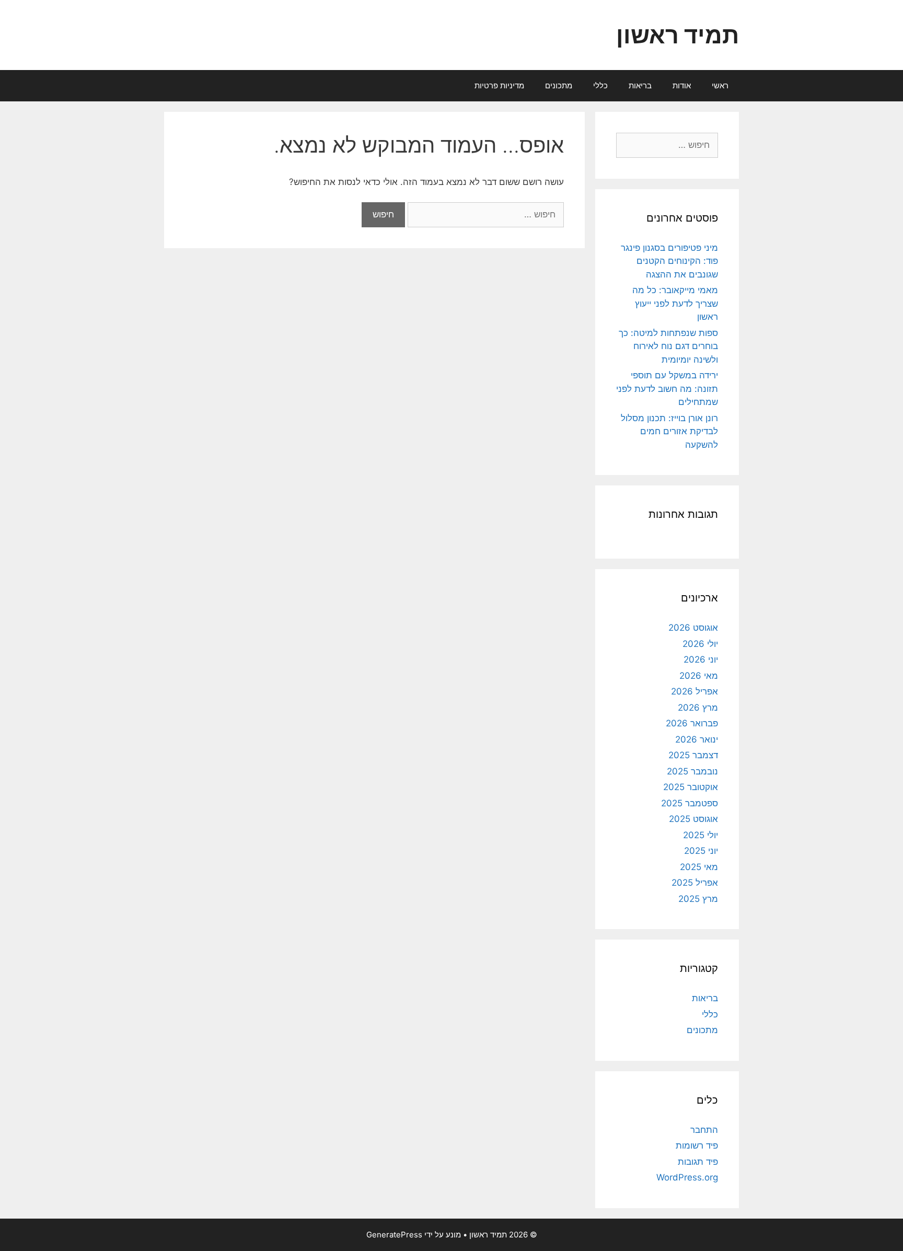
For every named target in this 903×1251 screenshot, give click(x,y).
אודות (682, 85)
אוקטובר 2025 (690, 787)
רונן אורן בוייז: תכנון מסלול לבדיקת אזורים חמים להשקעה (669, 431)
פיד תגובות (698, 1161)
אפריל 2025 (695, 882)
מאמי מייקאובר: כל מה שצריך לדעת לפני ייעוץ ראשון (675, 303)
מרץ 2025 (698, 899)
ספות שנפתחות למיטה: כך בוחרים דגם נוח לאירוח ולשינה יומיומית (668, 346)
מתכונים (558, 85)
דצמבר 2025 (693, 755)
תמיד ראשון (677, 34)
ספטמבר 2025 (689, 803)
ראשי (720, 85)
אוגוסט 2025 (693, 819)
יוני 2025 (701, 850)
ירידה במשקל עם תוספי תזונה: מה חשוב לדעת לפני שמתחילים (667, 388)
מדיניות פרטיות (499, 85)
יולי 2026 (700, 644)
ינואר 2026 (696, 739)
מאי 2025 (699, 867)
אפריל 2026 (694, 691)
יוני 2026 (701, 659)
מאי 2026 (698, 675)
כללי (600, 85)
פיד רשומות (697, 1145)
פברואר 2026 (692, 723)
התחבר (704, 1130)
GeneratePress (394, 1235)
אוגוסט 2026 (693, 627)
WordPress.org (687, 1177)
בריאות (640, 85)
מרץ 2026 (698, 707)
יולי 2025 (700, 835)
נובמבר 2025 (692, 771)
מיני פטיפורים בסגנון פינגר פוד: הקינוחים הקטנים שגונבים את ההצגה (669, 261)
